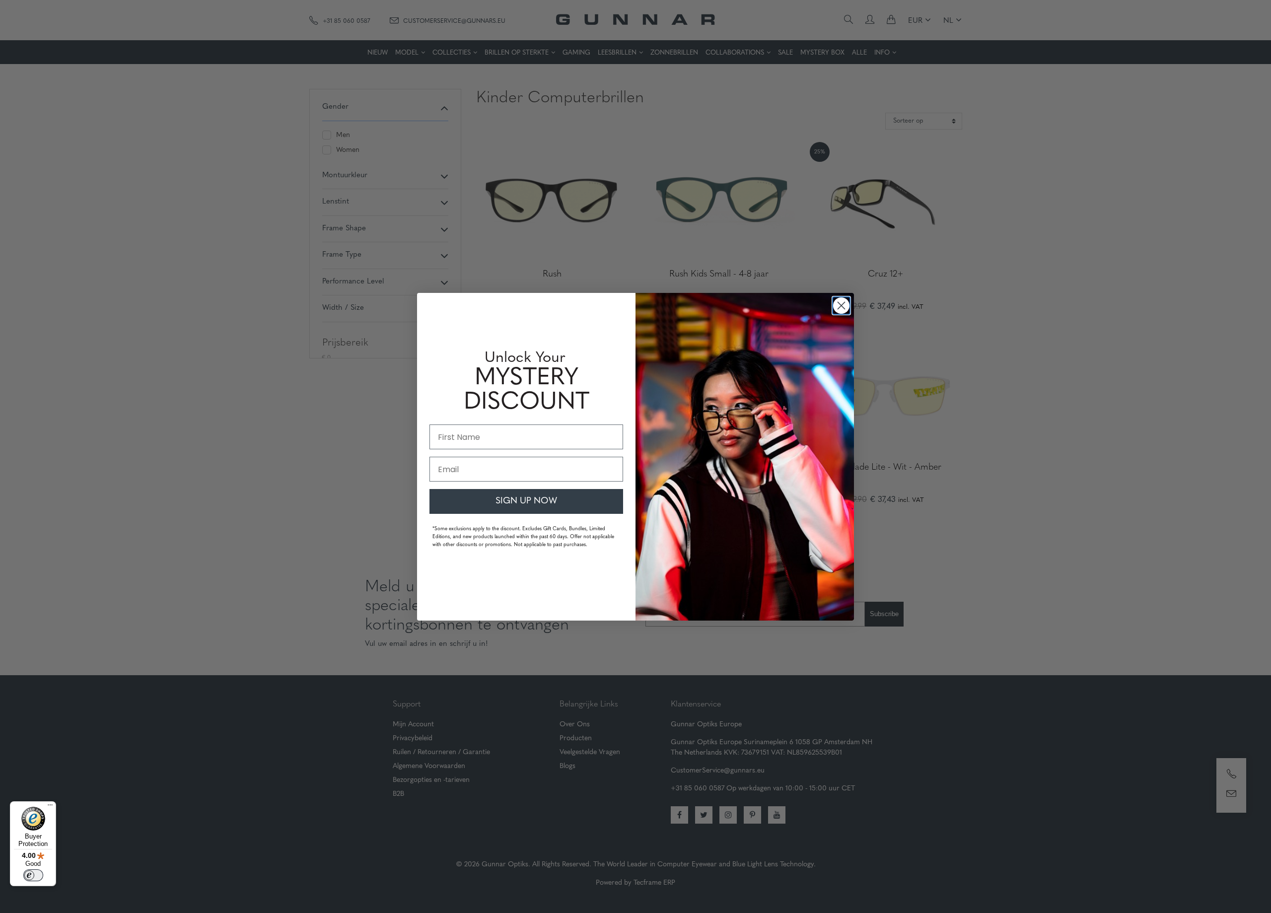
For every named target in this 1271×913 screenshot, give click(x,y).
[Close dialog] (841, 305)
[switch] (33, 875)
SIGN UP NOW (526, 501)
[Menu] (50, 807)
